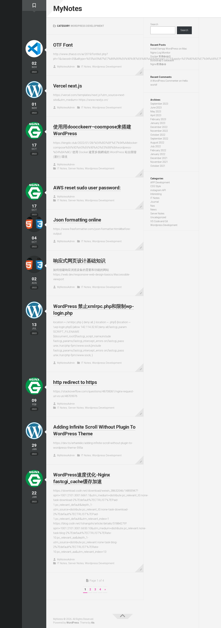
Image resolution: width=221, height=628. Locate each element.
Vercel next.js (67, 86)
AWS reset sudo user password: (87, 188)
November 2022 (159, 130)
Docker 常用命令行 (160, 56)
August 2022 (157, 142)
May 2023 (155, 111)
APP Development (160, 182)
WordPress (72, 622)
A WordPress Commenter (164, 80)
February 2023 (158, 119)
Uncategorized (158, 217)
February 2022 (158, 150)
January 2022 (157, 154)
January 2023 (157, 123)
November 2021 (159, 162)
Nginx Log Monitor (160, 52)
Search (154, 24)
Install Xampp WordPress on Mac (168, 48)
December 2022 (158, 127)
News (153, 209)
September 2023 (159, 103)
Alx (92, 622)
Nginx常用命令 (158, 64)
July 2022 (155, 146)
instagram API (158, 190)
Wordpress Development (107, 66)
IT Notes (86, 66)
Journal (154, 201)
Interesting (156, 194)
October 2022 (157, 134)
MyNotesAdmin (66, 66)
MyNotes (67, 8)
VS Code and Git (159, 221)
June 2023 (156, 107)
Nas (152, 205)
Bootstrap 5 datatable (162, 60)
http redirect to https (75, 382)
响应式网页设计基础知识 (79, 261)
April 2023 (155, 115)
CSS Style (155, 186)
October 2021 (157, 166)
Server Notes (76, 168)
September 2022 (159, 138)
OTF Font (63, 45)
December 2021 (158, 158)
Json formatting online (77, 220)
